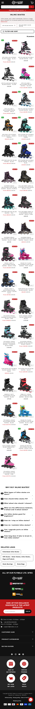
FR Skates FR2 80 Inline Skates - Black (25, 369)
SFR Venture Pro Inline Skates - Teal (9, 212)
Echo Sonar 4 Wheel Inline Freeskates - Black (25, 317)
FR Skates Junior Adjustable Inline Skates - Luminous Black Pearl (9, 343)
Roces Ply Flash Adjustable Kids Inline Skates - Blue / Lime (25, 421)
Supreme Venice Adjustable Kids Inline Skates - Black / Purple (9, 187)
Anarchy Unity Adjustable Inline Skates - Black (9, 396)
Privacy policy (16, 697)
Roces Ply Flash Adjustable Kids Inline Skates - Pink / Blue (25, 264)
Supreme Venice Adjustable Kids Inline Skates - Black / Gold (25, 239)
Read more (4, 21)
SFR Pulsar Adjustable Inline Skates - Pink (26, 58)
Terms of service (25, 697)
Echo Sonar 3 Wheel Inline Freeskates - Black (9, 447)
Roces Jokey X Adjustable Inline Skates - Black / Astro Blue (9, 291)
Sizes (14, 53)
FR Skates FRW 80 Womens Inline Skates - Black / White (26, 343)
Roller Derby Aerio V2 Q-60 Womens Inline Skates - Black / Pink (26, 213)
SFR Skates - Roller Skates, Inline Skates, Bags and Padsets (16, 558)
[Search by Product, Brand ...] (31, 6)
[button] (3, 2)
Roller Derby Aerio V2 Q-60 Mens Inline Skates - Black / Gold (26, 187)
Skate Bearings (8, 564)
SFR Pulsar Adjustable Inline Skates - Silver (9, 84)
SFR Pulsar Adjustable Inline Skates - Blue (26, 109)
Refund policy (8, 697)
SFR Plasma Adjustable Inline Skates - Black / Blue (26, 162)
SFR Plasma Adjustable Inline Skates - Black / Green (26, 136)
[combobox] (17, 6)
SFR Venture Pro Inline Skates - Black (9, 161)
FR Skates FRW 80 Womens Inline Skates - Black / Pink (9, 317)
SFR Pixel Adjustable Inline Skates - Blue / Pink (9, 59)
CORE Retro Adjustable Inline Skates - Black (26, 289)
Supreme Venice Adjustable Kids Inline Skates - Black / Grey (9, 239)
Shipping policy (17, 700)
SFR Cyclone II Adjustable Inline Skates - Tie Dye (26, 85)
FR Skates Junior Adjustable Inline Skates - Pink (9, 473)
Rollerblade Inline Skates (11, 552)
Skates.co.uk (15, 693)
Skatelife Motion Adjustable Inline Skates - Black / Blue (26, 447)
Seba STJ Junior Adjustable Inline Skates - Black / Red (26, 396)
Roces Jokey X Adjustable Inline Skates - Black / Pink (9, 264)
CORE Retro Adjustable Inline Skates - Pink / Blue (9, 370)
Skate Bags (21, 564)
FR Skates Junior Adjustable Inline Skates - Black (9, 421)
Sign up (28, 611)
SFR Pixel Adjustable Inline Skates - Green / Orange (9, 136)
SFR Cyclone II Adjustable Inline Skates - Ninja (9, 110)
